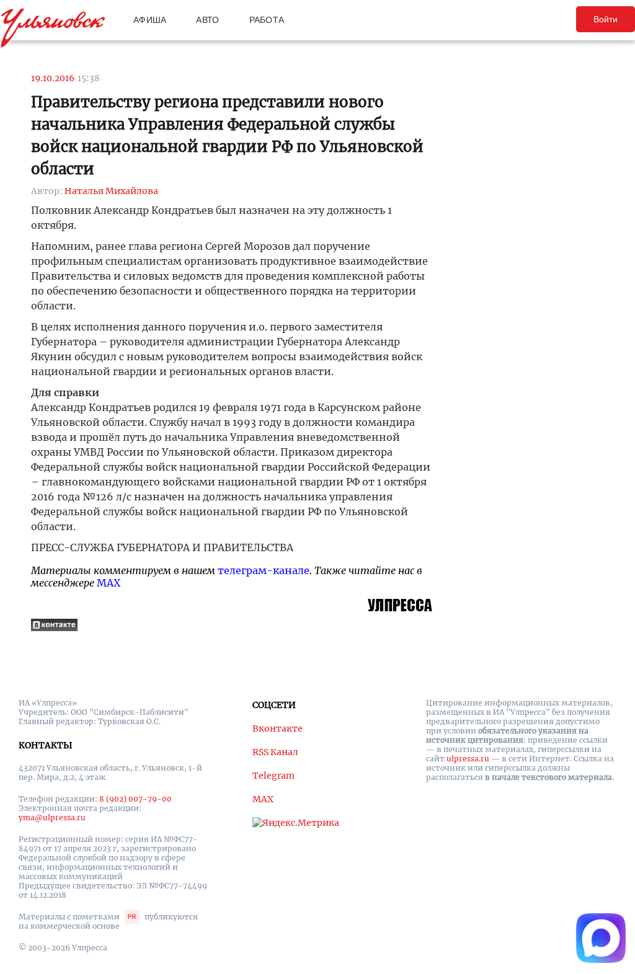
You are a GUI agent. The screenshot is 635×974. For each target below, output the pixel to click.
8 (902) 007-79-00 (135, 799)
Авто (207, 20)
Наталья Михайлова (111, 191)
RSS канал (275, 752)
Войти (605, 19)
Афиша (149, 20)
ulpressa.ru (467, 758)
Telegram (273, 775)
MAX (108, 583)
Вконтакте (277, 728)
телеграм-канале (263, 570)
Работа (267, 20)
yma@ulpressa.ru (52, 817)
